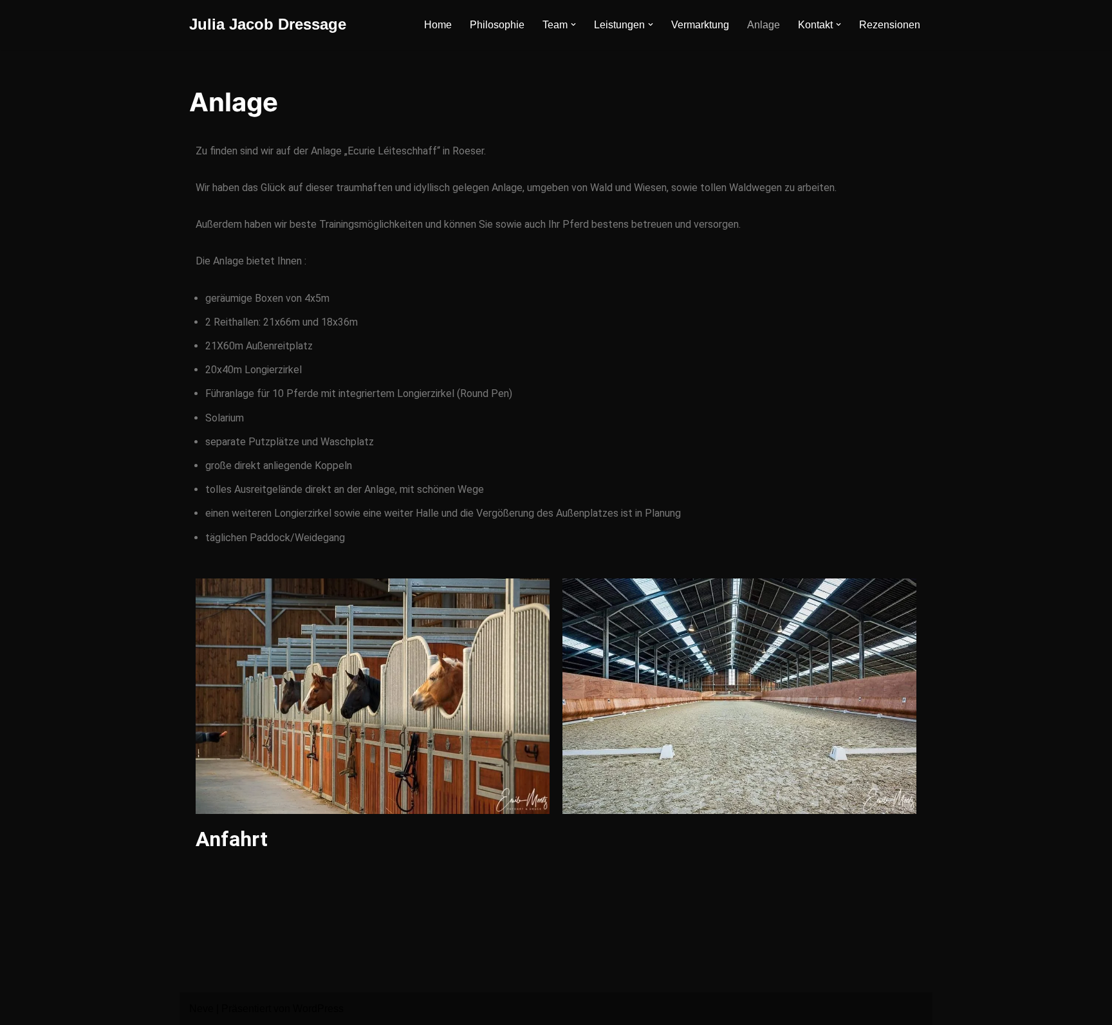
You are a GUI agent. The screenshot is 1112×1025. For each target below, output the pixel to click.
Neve (201, 1008)
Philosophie (497, 24)
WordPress (318, 1008)
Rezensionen (889, 24)
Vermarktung (700, 24)
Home (438, 24)
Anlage (763, 24)
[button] (573, 24)
